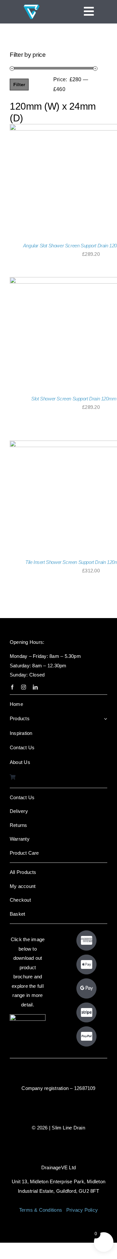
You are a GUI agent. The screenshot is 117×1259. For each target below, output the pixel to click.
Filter (19, 84)
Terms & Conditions (40, 1210)
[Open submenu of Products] (105, 718)
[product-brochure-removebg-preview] (28, 1016)
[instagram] (23, 687)
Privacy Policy (82, 1210)
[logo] (31, 6)
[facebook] (12, 687)
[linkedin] (35, 687)
